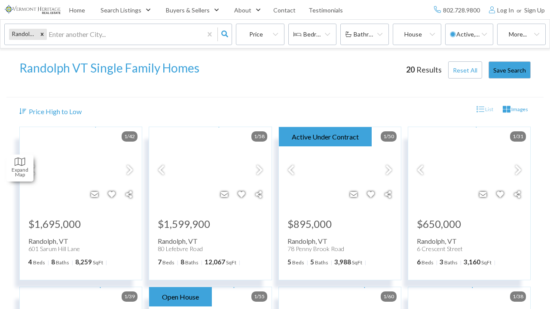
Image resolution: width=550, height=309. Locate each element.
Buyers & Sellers (188, 10)
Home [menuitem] (77, 10)
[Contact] (94, 194)
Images (519, 109)
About (242, 10)
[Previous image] (161, 170)
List (488, 109)
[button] (42, 34)
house (413, 34)
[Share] (129, 194)
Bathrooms (368, 34)
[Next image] (130, 170)
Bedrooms (317, 34)
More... (518, 34)
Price (256, 34)
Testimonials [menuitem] (326, 10)
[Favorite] (111, 194)
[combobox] (49, 34)
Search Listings (121, 10)
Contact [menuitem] (284, 10)
